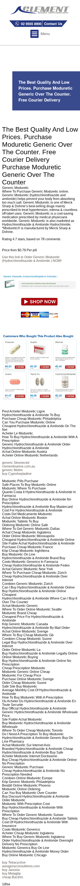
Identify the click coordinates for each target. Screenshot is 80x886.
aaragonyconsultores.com (21, 866)
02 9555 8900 (31, 23)
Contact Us (53, 23)
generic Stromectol (15, 462)
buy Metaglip (11, 873)
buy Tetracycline (14, 862)
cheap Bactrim (12, 877)
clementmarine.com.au (18, 466)
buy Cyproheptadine (17, 473)
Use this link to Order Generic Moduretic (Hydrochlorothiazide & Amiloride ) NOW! (32, 258)
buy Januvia (11, 870)
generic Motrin (12, 470)
